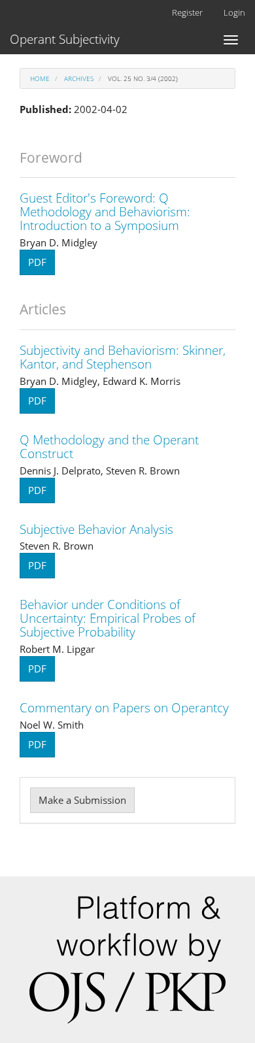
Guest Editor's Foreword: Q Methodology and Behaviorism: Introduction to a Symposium (105, 212)
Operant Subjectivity (65, 39)
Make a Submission (82, 799)
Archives (79, 78)
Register (187, 12)
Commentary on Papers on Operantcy (124, 707)
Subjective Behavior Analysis (96, 529)
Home (40, 78)
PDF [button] (37, 262)
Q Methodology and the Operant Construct (109, 446)
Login (234, 12)
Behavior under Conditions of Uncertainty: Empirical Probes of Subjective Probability (108, 618)
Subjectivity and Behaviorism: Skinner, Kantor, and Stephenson (123, 357)
